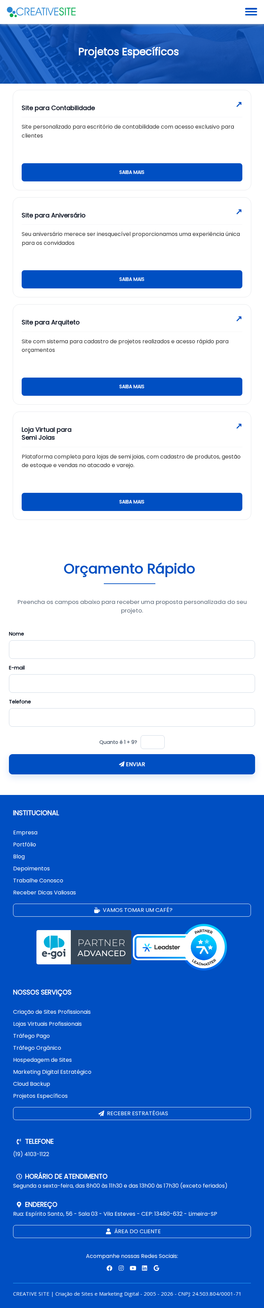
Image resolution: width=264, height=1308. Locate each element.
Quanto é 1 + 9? (118, 742)
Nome (16, 633)
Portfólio (24, 844)
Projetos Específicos (40, 1096)
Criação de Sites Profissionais (52, 1012)
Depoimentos (31, 868)
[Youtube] (132, 1268)
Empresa (25, 832)
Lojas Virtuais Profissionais (47, 1024)
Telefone (20, 701)
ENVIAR (134, 764)
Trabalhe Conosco (38, 880)
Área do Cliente (137, 1231)
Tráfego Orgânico (37, 1048)
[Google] (155, 1268)
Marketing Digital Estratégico (52, 1072)
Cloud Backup (31, 1084)
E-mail (17, 667)
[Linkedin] (144, 1268)
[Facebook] (108, 1268)
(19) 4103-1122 (31, 1154)
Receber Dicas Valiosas (44, 892)
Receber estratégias (137, 1113)
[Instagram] (120, 1268)
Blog (19, 856)
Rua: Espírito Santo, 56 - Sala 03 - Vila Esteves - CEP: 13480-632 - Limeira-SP (115, 1214)
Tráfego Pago (31, 1036)
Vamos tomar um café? (137, 910)
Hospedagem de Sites (42, 1060)
